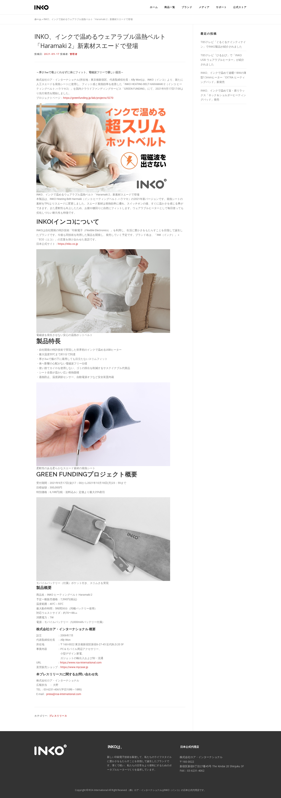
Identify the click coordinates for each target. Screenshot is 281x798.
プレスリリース (58, 715)
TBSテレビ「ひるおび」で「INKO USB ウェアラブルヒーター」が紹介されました (222, 59)
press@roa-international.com (63, 694)
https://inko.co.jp (68, 243)
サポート (221, 7)
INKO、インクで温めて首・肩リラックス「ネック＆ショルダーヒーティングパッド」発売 (223, 95)
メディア (204, 7)
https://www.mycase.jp (74, 667)
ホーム (154, 7)
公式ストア (240, 7)
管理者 (74, 54)
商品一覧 (169, 7)
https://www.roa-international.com (81, 662)
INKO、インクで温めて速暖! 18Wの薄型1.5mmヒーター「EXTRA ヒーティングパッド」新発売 (223, 77)
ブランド (187, 7)
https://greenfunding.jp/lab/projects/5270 (88, 97)
